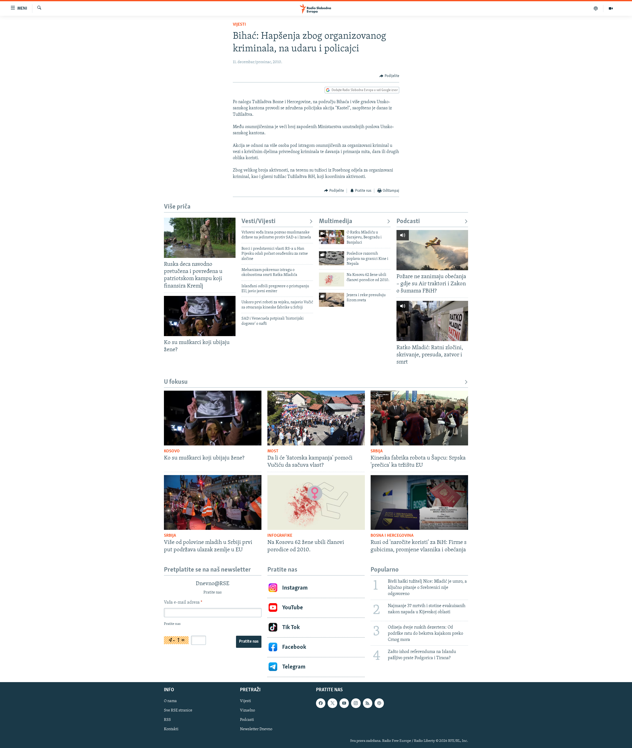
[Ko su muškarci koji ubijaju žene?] (200, 316)
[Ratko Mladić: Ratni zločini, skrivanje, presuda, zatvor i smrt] (432, 321)
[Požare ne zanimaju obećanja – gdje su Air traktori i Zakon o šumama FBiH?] (432, 250)
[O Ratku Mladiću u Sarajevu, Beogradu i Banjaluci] (331, 237)
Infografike (279, 536)
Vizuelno (247, 710)
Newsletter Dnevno (256, 729)
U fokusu (176, 382)
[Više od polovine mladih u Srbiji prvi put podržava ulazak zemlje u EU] (212, 502)
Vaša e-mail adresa (183, 602)
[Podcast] (595, 8)
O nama (170, 701)
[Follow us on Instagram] (355, 703)
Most (272, 451)
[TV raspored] (379, 703)
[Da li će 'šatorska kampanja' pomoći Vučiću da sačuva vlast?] (316, 418)
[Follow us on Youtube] (344, 703)
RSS (167, 720)
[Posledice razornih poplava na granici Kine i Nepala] (331, 258)
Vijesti (239, 24)
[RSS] (367, 703)
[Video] (610, 8)
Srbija (377, 451)
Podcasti (408, 221)
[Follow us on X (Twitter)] (332, 703)
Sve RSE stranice (178, 710)
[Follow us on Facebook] (320, 703)
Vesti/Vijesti (258, 221)
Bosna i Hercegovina (392, 536)
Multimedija (335, 221)
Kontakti (171, 729)
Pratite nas (248, 641)
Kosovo (172, 451)
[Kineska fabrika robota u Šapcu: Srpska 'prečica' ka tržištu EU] (419, 418)
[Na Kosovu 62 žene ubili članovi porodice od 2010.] (331, 279)
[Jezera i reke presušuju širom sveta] (331, 300)
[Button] (389, 76)
